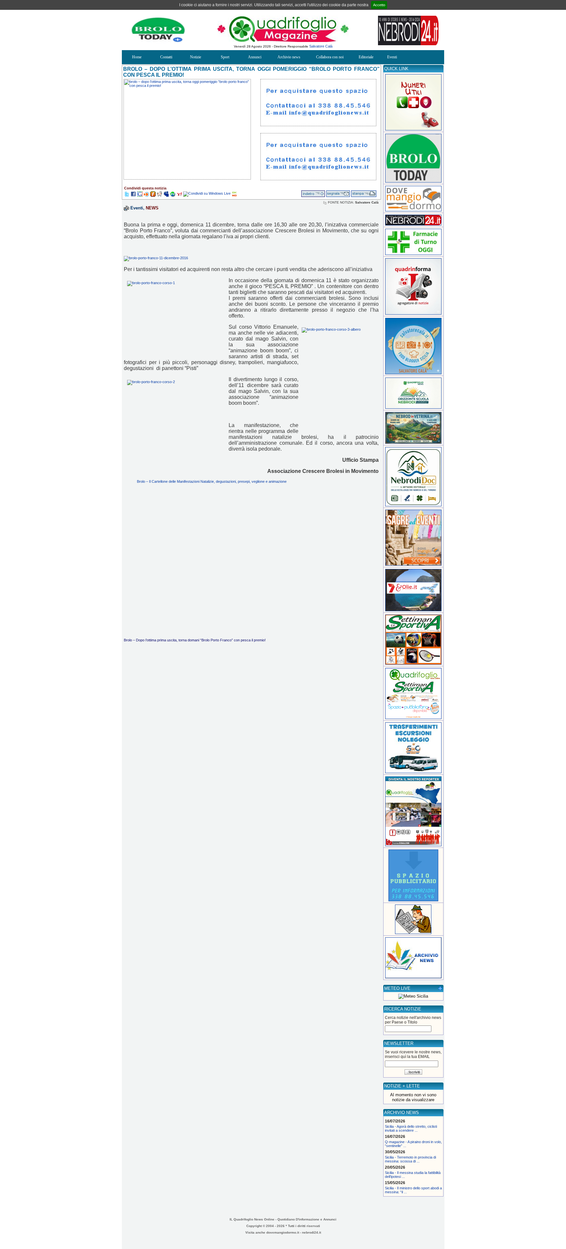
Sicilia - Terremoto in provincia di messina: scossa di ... (410, 1159)
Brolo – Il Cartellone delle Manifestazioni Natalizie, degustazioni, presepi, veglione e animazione (212, 481)
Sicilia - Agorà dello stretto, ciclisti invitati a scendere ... (411, 1128)
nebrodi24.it (311, 1232)
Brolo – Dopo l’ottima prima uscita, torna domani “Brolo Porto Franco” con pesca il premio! (195, 640)
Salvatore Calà (320, 46)
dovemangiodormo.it (282, 1232)
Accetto (379, 5)
